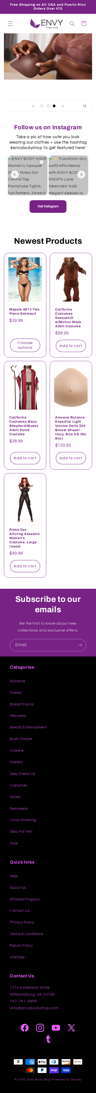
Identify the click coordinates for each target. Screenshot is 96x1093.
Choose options (24, 345)
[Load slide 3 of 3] (54, 106)
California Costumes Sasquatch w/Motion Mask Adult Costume (68, 317)
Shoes (15, 797)
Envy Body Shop (39, 1079)
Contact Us (20, 911)
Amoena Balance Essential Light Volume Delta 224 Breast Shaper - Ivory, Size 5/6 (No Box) (70, 427)
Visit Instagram (48, 206)
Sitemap (17, 957)
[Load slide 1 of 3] (42, 106)
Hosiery (16, 762)
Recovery (18, 716)
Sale (14, 843)
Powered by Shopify (67, 1079)
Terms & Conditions (26, 934)
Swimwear (19, 808)
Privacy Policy (22, 922)
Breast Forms (22, 704)
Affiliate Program (25, 899)
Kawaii (16, 693)
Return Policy (21, 945)
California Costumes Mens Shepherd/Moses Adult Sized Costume (23, 425)
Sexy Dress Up (22, 774)
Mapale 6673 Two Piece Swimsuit (24, 311)
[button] (10, 23)
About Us (18, 888)
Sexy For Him (21, 831)
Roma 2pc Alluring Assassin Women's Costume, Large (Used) (24, 538)
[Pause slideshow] (86, 106)
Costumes (18, 785)
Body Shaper (21, 739)
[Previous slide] (33, 106)
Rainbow (17, 681)
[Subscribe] (80, 645)
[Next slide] (62, 106)
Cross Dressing (23, 820)
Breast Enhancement (28, 727)
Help (14, 876)
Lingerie (17, 750)
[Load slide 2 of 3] (48, 106)
